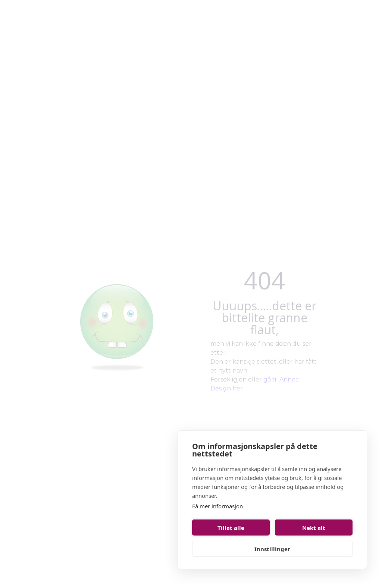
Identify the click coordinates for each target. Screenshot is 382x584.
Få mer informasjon (217, 506)
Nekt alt (313, 527)
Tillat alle (230, 527)
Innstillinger (272, 549)
